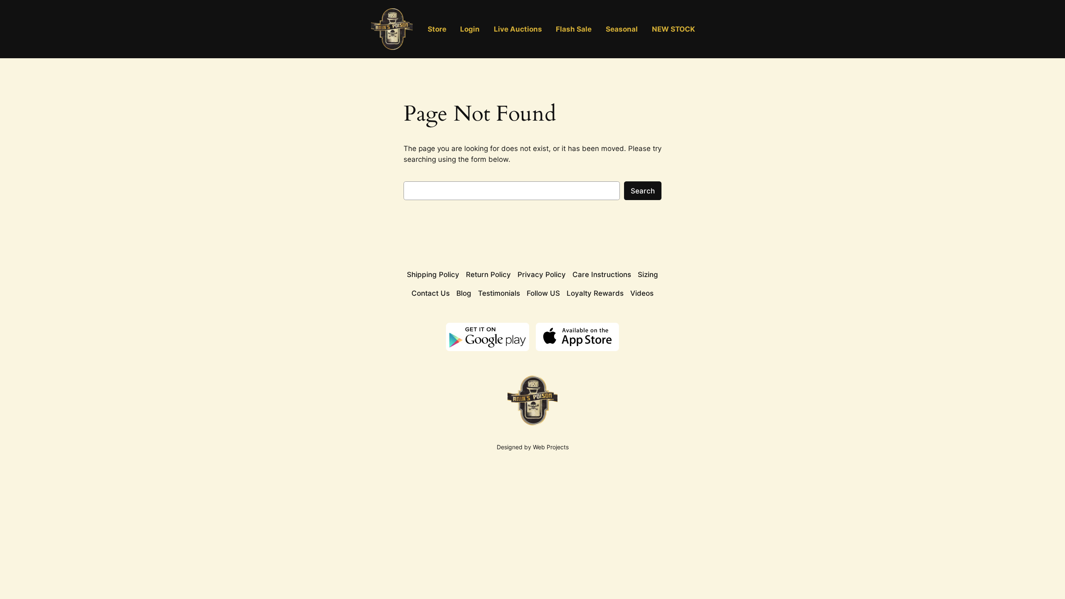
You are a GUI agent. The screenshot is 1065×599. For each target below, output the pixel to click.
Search (643, 191)
